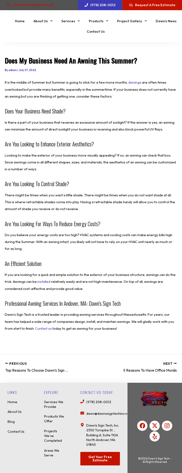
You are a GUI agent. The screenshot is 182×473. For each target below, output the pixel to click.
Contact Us (96, 31)
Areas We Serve (51, 452)
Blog (11, 421)
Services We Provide (53, 404)
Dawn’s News (166, 21)
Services (68, 21)
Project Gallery (129, 21)
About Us (40, 21)
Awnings (135, 82)
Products (96, 21)
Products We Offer (54, 418)
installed (44, 281)
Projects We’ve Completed (53, 436)
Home (20, 21)
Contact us (43, 328)
